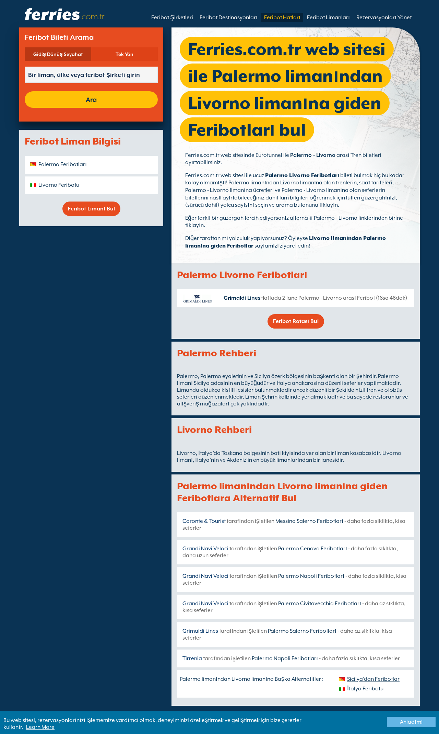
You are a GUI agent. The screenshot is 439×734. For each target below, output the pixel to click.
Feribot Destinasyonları (229, 17)
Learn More (40, 727)
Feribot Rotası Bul (296, 321)
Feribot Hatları (282, 17)
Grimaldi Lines (242, 298)
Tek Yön (124, 54)
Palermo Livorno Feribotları (302, 175)
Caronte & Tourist (204, 521)
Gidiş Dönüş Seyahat (58, 54)
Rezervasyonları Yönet (384, 17)
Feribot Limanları (328, 17)
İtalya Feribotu (365, 689)
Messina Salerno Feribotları (309, 521)
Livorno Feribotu (58, 185)
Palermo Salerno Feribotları (302, 631)
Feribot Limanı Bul (91, 209)
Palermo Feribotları (62, 164)
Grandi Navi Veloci (205, 549)
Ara (91, 99)
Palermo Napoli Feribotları (311, 576)
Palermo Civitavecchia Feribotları (319, 603)
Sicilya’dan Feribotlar (373, 679)
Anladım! (411, 722)
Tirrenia (192, 658)
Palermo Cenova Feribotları (312, 549)
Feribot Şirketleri (172, 17)
